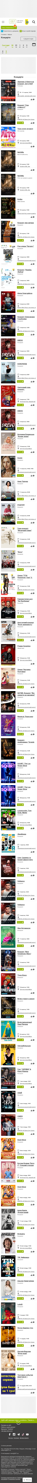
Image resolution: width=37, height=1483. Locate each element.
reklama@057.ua (6, 1450)
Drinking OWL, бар (25, 166)
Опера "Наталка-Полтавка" (24, 670)
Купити (19, 122)
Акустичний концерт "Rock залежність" (25, 623)
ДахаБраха (21, 834)
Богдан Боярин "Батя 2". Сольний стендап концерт (25, 1165)
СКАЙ (19, 1093)
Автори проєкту (24, 1438)
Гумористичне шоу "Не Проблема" (25, 600)
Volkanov (21, 881)
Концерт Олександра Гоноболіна (26, 318)
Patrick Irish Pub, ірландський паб (27, 213)
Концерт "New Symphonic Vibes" (24, 953)
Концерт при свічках (25, 223)
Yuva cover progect (25, 129)
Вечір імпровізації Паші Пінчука (24, 1023)
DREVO (20, 340)
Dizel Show (21, 1140)
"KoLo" (20, 552)
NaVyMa (20, 152)
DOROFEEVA (22, 364)
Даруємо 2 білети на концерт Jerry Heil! (25, 83)
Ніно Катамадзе (23, 928)
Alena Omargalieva (24, 293)
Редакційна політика (14, 1479)
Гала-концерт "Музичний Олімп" (24, 529)
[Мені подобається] (31, 99)
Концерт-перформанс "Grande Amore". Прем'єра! (25, 742)
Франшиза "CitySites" (7, 1429)
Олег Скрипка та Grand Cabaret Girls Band (25, 860)
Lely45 (20, 1304)
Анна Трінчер (22, 481)
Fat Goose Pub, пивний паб (27, 401)
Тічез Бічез (22, 975)
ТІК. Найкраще (23, 1257)
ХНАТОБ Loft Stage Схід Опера (25, 119)
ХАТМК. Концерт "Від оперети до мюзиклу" (26, 694)
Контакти (16, 1438)
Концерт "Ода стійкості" (23, 106)
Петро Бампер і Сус (25, 1328)
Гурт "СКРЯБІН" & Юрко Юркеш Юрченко (24, 1071)
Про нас (10, 1438)
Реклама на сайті (6, 1425)
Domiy (19, 458)
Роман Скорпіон (23, 646)
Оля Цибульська (24, 1046)
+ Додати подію (28, 39)
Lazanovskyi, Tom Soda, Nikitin (24, 812)
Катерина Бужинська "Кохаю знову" (25, 435)
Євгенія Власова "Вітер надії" (24, 1352)
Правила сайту (21, 1477)
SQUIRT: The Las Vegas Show (24, 765)
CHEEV (20, 1116)
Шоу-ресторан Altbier (26, 143)
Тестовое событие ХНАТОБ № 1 (25, 1376)
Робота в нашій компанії (8, 1427)
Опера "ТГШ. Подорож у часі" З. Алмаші (24, 577)
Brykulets (21, 1234)
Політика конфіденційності (9, 1477)
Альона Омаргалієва (25, 1281)
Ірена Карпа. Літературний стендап (22, 1212)
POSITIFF (21, 505)
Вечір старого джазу (25, 999)
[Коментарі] (33, 99)
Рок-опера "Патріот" (25, 246)
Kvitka (19, 199)
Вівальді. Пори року (25, 717)
